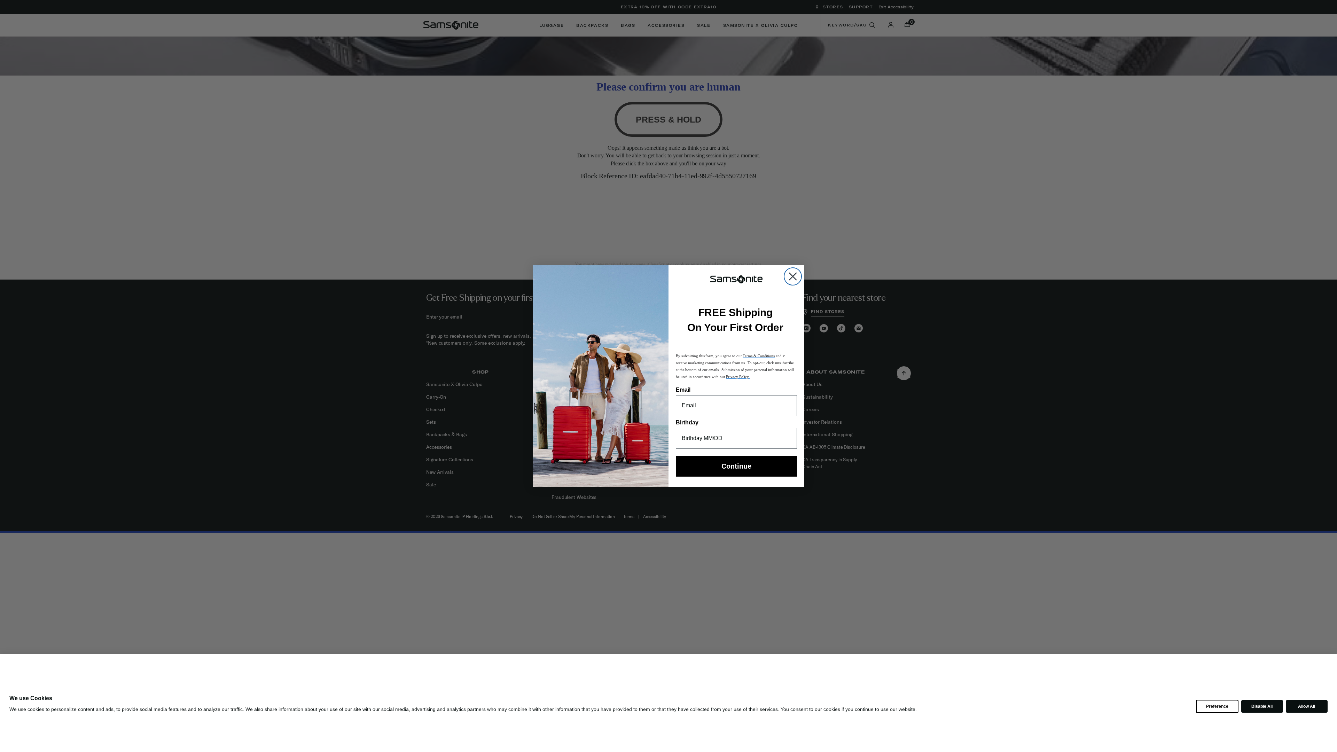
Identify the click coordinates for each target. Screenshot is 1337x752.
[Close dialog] (793, 276)
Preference (1217, 706)
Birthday (687, 422)
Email (683, 390)
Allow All (1306, 706)
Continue (736, 466)
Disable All (1261, 706)
